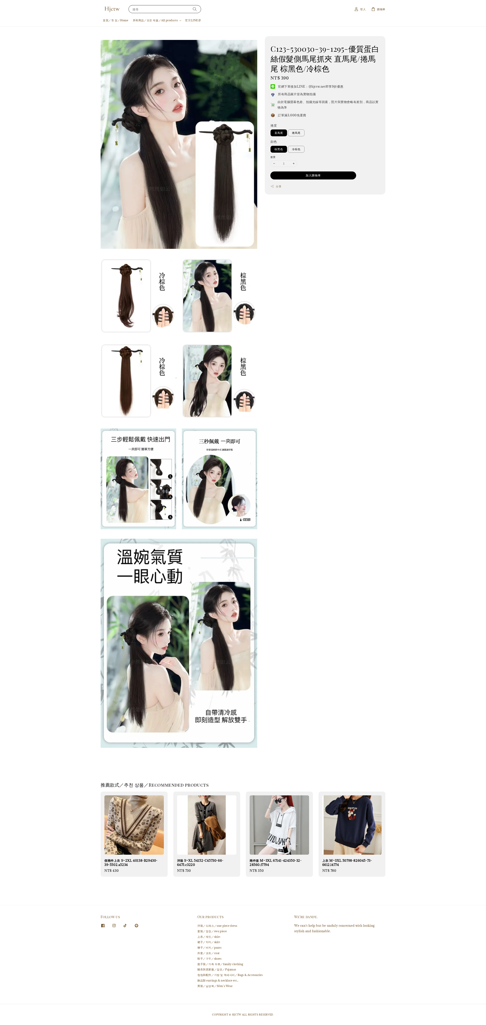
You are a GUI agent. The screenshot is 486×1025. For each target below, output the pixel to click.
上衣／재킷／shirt (208, 937)
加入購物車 (313, 175)
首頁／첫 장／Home (115, 20)
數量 (273, 157)
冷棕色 (296, 149)
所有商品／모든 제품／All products (155, 20)
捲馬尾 (296, 133)
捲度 (274, 125)
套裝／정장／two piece (212, 931)
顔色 (274, 142)
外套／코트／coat (208, 953)
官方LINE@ (193, 20)
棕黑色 (279, 149)
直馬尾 (279, 133)
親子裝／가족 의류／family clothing (220, 964)
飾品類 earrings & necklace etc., (217, 980)
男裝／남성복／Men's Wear (215, 986)
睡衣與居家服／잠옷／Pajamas (216, 969)
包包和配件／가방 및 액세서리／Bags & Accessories (230, 975)
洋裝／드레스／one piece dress (217, 925)
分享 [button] (278, 186)
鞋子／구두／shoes (209, 958)
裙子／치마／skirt (208, 942)
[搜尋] (195, 9)
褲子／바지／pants (209, 947)
